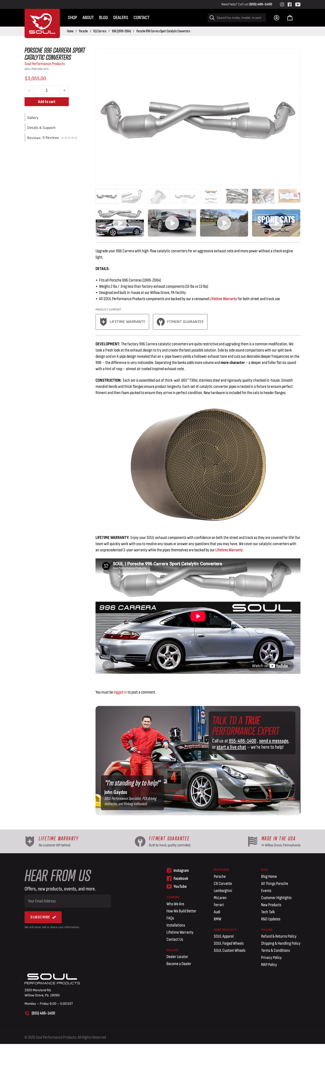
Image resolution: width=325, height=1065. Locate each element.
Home (70, 31)
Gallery (32, 117)
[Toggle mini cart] (289, 17)
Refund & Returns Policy (278, 936)
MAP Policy (269, 964)
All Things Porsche (274, 883)
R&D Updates (270, 919)
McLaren (220, 897)
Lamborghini (223, 890)
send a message (273, 741)
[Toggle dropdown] (276, 17)
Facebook (181, 878)
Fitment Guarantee (185, 321)
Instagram (181, 870)
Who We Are (175, 904)
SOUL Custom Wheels (229, 950)
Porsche (83, 31)
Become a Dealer (178, 963)
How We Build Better (181, 911)
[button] (120, 223)
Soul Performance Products (45, 63)
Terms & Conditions (275, 950)
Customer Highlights (276, 897)
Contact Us (174, 939)
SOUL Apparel (224, 936)
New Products (271, 905)
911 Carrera (99, 31)
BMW (217, 919)
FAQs (170, 918)
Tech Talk (268, 912)
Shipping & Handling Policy (280, 943)
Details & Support (41, 127)
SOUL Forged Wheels (229, 943)
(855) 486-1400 (260, 4)
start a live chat (231, 747)
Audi (217, 912)
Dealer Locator (177, 956)
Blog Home (269, 876)
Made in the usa (279, 838)
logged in (120, 692)
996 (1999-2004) (121, 31)
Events (266, 890)
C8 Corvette (223, 883)
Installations (175, 925)
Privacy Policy (271, 957)
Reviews (50, 138)
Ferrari (219, 905)
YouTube (180, 886)
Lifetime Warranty (223, 298)
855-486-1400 (242, 741)
